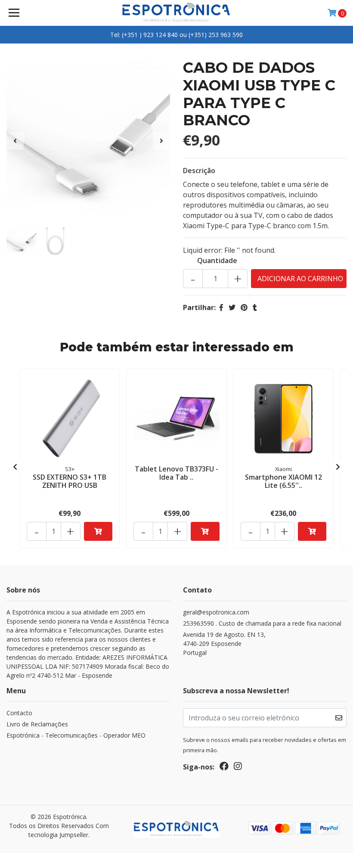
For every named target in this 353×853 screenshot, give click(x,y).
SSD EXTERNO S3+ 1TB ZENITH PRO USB (69, 481)
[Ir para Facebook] (224, 768)
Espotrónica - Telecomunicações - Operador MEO (76, 735)
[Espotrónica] (177, 13)
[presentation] (15, 140)
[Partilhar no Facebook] (221, 307)
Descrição (199, 170)
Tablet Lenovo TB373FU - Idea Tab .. (176, 473)
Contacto (19, 713)
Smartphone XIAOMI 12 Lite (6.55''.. (283, 481)
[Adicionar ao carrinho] (98, 531)
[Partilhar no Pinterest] (244, 307)
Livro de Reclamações (37, 724)
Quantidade (217, 260)
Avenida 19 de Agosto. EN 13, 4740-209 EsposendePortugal (224, 643)
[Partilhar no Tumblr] (255, 307)
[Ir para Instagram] (238, 768)
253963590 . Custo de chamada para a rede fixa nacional (262, 623)
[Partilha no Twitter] (232, 307)
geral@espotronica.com (216, 612)
